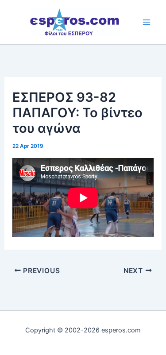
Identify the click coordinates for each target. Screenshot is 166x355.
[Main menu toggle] (146, 22)
